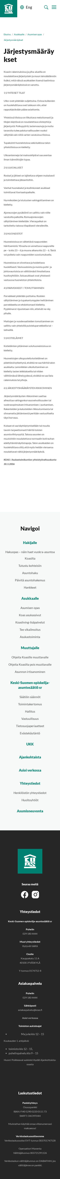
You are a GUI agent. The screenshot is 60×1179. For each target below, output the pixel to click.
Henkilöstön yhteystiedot (30, 793)
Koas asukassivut (30, 615)
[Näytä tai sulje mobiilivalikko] (54, 7)
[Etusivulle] (8, 8)
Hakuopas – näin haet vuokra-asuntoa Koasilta (30, 555)
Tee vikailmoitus (30, 629)
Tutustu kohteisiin (30, 565)
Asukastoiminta (30, 637)
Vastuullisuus (30, 718)
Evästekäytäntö (30, 733)
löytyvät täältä (30, 945)
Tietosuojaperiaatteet (30, 726)
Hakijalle (30, 543)
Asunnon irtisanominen (30, 671)
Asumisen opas (35, 34)
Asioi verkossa (30, 770)
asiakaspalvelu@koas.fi (30, 1009)
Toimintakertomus (30, 704)
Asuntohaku (30, 573)
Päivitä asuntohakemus (30, 580)
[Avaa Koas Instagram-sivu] (35, 894)
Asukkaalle (19, 34)
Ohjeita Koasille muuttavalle (30, 657)
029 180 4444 (30, 933)
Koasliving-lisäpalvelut (30, 622)
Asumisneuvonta (30, 811)
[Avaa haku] (46, 7)
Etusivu (7, 34)
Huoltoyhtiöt (30, 800)
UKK (30, 744)
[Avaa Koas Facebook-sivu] (24, 894)
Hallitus (30, 711)
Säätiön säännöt (30, 697)
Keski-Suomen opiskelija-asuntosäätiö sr (30, 685)
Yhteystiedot (30, 783)
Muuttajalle (30, 648)
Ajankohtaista (30, 757)
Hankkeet (30, 587)
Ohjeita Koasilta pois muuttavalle (30, 664)
